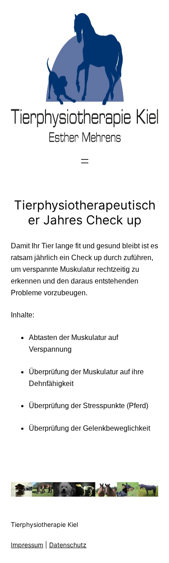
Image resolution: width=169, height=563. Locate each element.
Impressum (27, 545)
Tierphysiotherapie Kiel (44, 524)
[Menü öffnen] (84, 161)
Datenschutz (68, 545)
